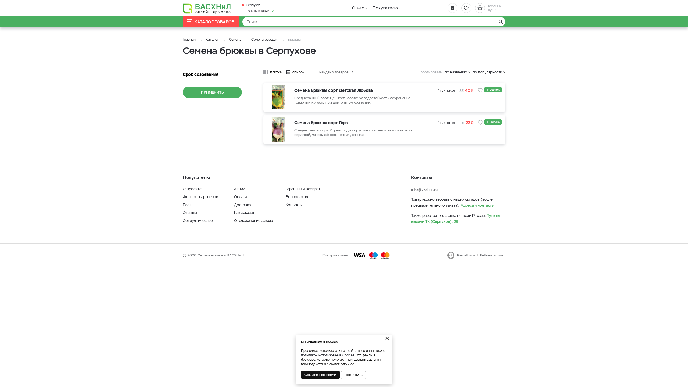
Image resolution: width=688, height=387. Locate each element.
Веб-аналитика (491, 255)
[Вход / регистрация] (452, 8)
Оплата (240, 196)
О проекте (192, 189)
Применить (212, 92)
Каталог (212, 39)
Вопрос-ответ (298, 196)
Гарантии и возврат (303, 189)
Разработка (466, 255)
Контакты (294, 204)
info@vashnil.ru (424, 189)
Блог (187, 204)
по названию (456, 72)
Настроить (354, 374)
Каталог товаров (214, 21)
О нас (358, 8)
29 (260, 11)
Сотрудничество (198, 220)
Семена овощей (264, 39)
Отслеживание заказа (253, 220)
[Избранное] (466, 8)
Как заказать (245, 212)
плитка (276, 72)
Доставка (242, 204)
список (298, 72)
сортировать (431, 72)
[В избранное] (480, 90)
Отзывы (190, 212)
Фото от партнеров (200, 196)
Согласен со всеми (320, 374)
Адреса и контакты (477, 205)
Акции (239, 189)
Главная (189, 39)
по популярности (487, 72)
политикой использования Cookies (327, 355)
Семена (235, 39)
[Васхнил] (207, 8)
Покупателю (385, 8)
